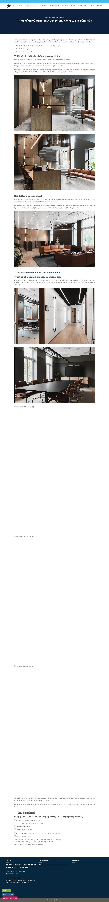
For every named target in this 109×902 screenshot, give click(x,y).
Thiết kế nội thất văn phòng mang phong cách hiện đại (42, 272)
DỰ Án (73, 5)
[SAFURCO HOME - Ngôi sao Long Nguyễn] (14, 5)
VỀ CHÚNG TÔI (55, 5)
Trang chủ (44, 5)
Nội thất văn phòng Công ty (54, 17)
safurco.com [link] (27, 826)
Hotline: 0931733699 (10, 898)
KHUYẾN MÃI (82, 5)
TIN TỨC (99, 5)
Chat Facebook (8, 894)
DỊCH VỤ (64, 5)
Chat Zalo (6, 890)
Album (92, 5)
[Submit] (37, 5)
